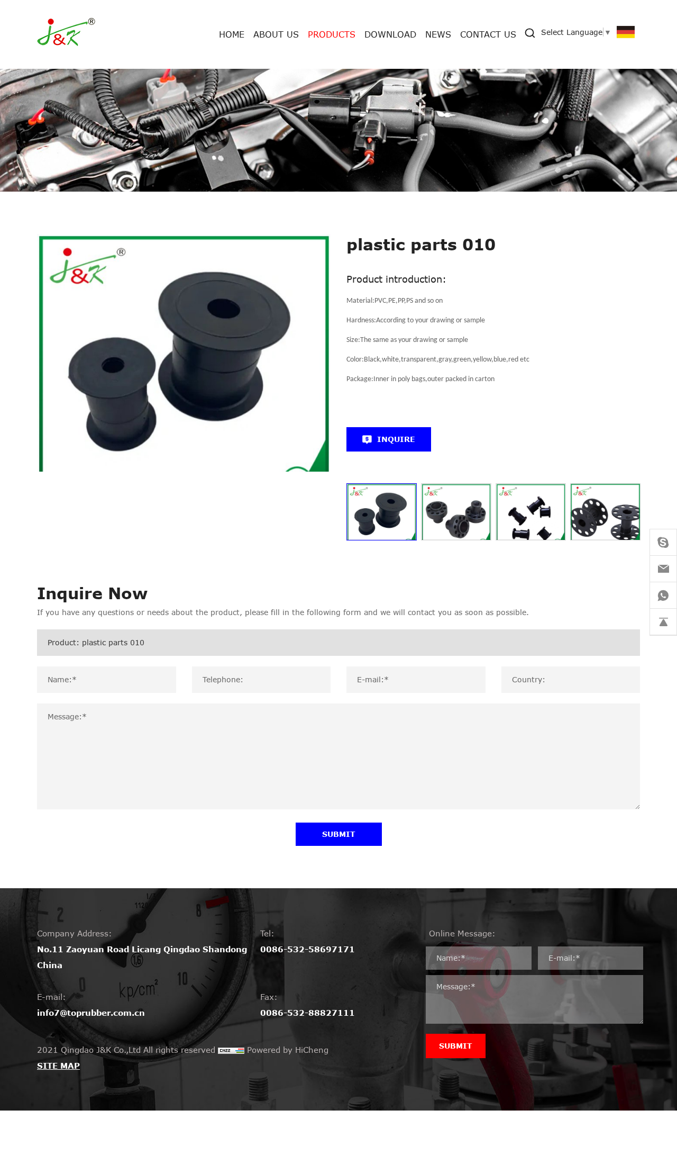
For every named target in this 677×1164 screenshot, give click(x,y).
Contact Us (488, 34)
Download (390, 34)
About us (276, 34)
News (438, 34)
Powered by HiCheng (287, 1049)
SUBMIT (338, 833)
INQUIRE (396, 439)
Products (331, 34)
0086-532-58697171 (307, 949)
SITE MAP (58, 1065)
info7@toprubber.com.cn (91, 1012)
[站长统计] (231, 1049)
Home (231, 34)
